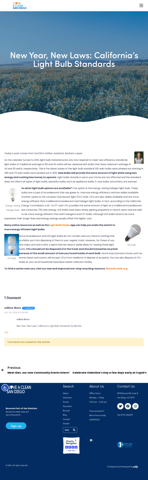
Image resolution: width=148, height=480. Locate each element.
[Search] (74, 430)
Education (67, 406)
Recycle (66, 411)
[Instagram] (135, 406)
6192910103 (94, 420)
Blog (65, 415)
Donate (66, 424)
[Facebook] (128, 406)
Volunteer (67, 398)
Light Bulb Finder (59, 225)
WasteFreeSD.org (116, 268)
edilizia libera (12, 307)
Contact (66, 419)
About (65, 393)
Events (66, 402)
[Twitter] (120, 406)
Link (6, 332)
